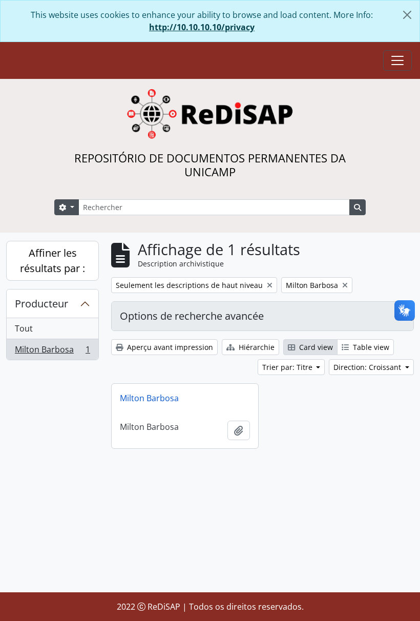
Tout (24, 328)
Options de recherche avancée (192, 316)
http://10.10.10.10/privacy (202, 27)
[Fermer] (407, 15)
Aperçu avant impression (169, 347)
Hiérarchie (256, 347)
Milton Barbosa (52, 352)
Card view (315, 347)
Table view (370, 347)
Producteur (41, 303)
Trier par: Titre (288, 367)
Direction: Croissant (368, 367)
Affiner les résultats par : (52, 260)
